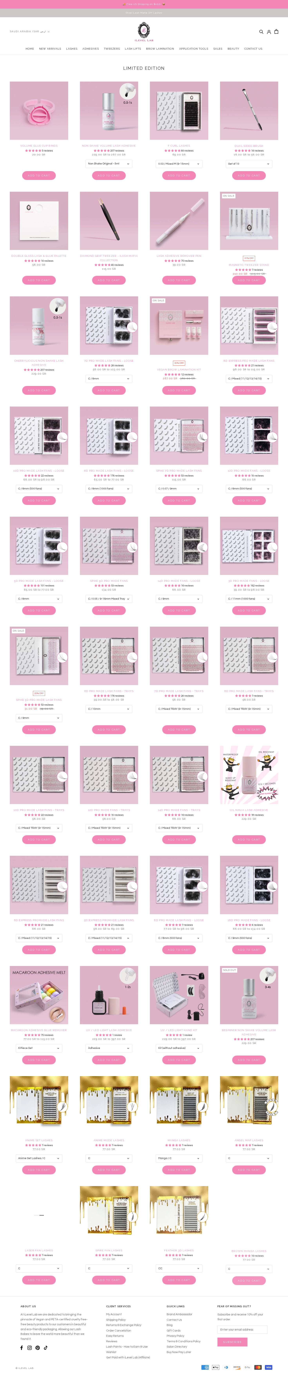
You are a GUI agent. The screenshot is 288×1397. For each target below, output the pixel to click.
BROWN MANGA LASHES (249, 1250)
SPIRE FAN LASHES (108, 1250)
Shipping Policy (116, 1319)
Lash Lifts (133, 48)
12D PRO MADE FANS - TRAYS (109, 810)
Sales (218, 48)
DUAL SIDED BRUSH (249, 145)
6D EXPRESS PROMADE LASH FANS (39, 920)
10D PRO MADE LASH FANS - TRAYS (39, 810)
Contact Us (253, 48)
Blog (170, 1325)
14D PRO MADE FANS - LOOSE (179, 580)
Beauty (233, 48)
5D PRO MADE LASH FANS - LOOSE (39, 580)
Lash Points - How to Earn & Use (127, 1346)
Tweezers (112, 48)
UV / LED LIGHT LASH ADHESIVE (109, 1030)
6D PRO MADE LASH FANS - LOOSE (109, 470)
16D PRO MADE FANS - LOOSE (249, 920)
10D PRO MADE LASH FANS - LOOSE (39, 470)
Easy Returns (115, 1335)
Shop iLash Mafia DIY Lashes (144, 12)
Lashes (71, 48)
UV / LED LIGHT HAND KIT (179, 1030)
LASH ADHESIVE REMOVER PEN (179, 255)
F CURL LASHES (179, 145)
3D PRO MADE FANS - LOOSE (249, 580)
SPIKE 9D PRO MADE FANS (109, 580)
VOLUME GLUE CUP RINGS (39, 145)
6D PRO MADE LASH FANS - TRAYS (109, 691)
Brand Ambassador (179, 1314)
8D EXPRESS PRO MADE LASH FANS (249, 360)
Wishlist (111, 1352)
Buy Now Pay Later (179, 1352)
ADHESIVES (90, 48)
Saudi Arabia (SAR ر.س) (28, 31)
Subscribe (232, 1342)
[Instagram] (29, 1347)
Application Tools (193, 48)
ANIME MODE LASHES (109, 1140)
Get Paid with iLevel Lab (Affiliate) (128, 1357)
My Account (114, 1314)
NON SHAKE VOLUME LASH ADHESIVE (109, 145)
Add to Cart (39, 175)
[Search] (261, 31)
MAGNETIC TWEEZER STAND (249, 264)
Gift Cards (173, 1330)
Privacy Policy (175, 1335)
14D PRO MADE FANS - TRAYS (179, 810)
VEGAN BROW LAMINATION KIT (179, 369)
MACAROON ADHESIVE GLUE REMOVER (39, 1030)
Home (30, 48)
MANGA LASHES (179, 1140)
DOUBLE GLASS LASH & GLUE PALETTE (38, 255)
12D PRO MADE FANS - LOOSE (249, 470)
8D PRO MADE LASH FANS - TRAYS (249, 691)
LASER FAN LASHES (39, 1250)
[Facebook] (21, 1347)
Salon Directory (177, 1346)
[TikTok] (45, 1347)
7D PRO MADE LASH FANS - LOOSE (109, 360)
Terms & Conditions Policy (183, 1341)
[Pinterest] (37, 1347)
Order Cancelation (118, 1330)
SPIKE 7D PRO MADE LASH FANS (179, 470)
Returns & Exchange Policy (123, 1325)
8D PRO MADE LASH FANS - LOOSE (179, 920)
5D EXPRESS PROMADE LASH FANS (109, 920)
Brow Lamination (160, 48)
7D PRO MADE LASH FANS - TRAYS (179, 691)
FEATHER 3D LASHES (179, 1250)
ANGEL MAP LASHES (249, 1140)
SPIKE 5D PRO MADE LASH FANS (39, 699)
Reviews (111, 1341)
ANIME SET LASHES (39, 1140)
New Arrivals (50, 48)
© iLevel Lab (25, 1368)
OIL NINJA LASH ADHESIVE (249, 810)
